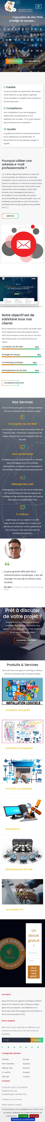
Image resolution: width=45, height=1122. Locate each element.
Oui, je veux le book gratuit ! (33, 972)
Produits (26, 1072)
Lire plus (10, 216)
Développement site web (19, 869)
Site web (5, 1076)
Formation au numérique (19, 788)
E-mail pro (22, 514)
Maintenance (13, 828)
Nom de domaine (22, 454)
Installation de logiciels (18, 709)
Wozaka (5, 1059)
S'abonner (36, 1040)
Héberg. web (7, 1068)
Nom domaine (8, 1063)
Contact (26, 1076)
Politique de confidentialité (23, 1119)
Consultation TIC (15, 909)
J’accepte (23, 1116)
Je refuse (34, 1116)
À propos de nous (15, 65)
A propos (26, 1063)
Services (26, 1068)
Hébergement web (22, 484)
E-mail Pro (6, 1072)
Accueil (25, 1059)
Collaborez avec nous (11, 383)
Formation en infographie (19, 748)
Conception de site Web (22, 424)
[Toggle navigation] (38, 6)
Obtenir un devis (32, 65)
